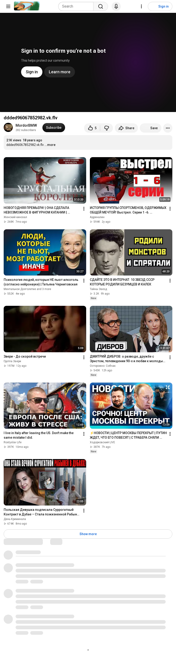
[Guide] (8, 6)
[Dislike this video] (106, 128)
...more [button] (49, 145)
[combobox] (77, 6)
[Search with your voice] (116, 6)
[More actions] (167, 128)
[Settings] (141, 6)
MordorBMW (26, 125)
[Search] (100, 6)
